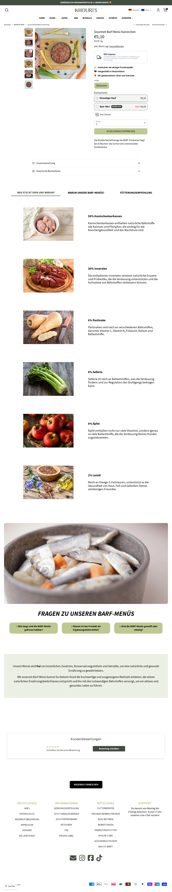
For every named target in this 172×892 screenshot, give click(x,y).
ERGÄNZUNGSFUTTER (106, 830)
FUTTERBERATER (105, 808)
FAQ (66, 830)
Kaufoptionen (101, 92)
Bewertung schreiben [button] (109, 748)
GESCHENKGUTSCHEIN (105, 841)
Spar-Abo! (110, 106)
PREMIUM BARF (19, 24)
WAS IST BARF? (105, 846)
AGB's (27, 808)
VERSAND (27, 830)
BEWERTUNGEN (105, 824)
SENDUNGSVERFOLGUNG (66, 808)
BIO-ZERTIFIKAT (27, 835)
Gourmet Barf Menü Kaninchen (39, 24)
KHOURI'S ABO (105, 835)
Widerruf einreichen (86, 784)
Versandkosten (116, 46)
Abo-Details (105, 114)
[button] (140, 10)
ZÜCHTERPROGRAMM (66, 819)
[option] (60, 54)
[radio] (97, 98)
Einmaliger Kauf (108, 98)
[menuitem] (42, 18)
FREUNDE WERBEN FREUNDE (105, 813)
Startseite (7, 24)
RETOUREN (66, 824)
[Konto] (158, 10)
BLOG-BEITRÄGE (106, 819)
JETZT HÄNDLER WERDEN (66, 813)
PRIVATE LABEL (66, 835)
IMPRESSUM (27, 824)
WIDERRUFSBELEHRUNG (27, 819)
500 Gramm (101, 85)
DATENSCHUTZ (27, 813)
